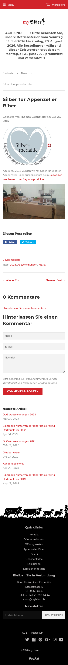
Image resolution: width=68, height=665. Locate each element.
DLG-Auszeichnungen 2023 (19, 414)
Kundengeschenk (13, 463)
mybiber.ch (35, 650)
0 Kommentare (12, 259)
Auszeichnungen (27, 264)
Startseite (8, 73)
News (24, 73)
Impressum (37, 632)
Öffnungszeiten (34, 544)
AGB (24, 632)
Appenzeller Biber (34, 549)
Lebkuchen (34, 563)
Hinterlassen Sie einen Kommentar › (24, 308)
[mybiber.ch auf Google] (47, 640)
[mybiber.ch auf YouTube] (61, 640)
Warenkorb (58, 4)
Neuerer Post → (55, 280)
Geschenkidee (34, 558)
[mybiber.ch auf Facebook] (34, 640)
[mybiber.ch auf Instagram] (55, 640)
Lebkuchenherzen (34, 568)
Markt (42, 264)
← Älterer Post (11, 280)
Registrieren (54, 615)
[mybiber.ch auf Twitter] (27, 640)
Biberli (34, 554)
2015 (13, 264)
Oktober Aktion (11, 452)
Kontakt (34, 534)
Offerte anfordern (34, 539)
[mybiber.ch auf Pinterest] (40, 640)
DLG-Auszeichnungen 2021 (19, 441)
